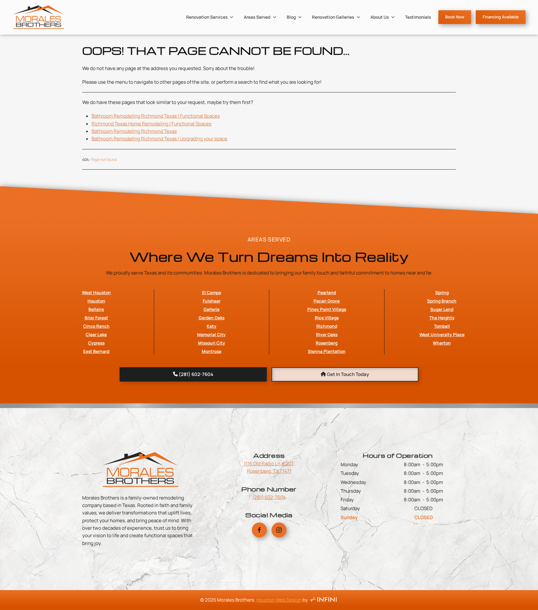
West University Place (442, 334)
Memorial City (211, 334)
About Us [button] (379, 17)
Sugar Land (441, 309)
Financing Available (501, 17)
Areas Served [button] (257, 17)
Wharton (442, 343)
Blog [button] (291, 17)
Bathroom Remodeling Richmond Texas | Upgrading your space (159, 138)
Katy (211, 326)
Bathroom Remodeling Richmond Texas (134, 131)
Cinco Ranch (96, 326)
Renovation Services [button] (207, 17)
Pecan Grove (327, 301)
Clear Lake (96, 334)
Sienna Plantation (327, 351)
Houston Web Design (279, 600)
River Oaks (326, 334)
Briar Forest (96, 318)
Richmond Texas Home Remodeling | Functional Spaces (151, 123)
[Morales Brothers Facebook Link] (259, 530)
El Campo (211, 292)
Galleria (211, 309)
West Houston (96, 292)
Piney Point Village (326, 309)
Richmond (326, 326)
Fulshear (211, 301)
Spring (442, 292)
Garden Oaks (211, 318)
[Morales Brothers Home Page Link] (140, 469)
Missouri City (211, 343)
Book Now (454, 17)
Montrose (211, 351)
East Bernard (96, 351)
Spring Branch (441, 301)
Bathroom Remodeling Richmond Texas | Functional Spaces (156, 116)
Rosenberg (326, 343)
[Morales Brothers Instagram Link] (278, 530)
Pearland (327, 292)
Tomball (442, 326)
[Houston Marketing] (323, 600)
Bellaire (96, 309)
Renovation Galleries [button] (333, 17)
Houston (96, 301)
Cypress (96, 343)
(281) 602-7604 (269, 497)
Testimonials (418, 17)
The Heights (441, 318)
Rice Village (327, 318)
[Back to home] (38, 17)
